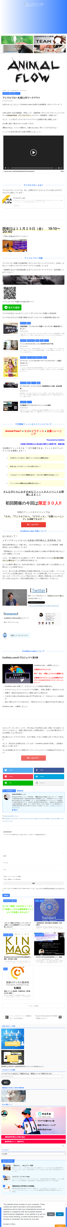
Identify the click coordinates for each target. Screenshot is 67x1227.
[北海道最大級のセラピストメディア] (34, 4)
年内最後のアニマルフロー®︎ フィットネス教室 (35, 405)
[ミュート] (59, 168)
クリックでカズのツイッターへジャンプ (44, 605)
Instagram (11, 613)
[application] (33, 153)
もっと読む (35, 1006)
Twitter (38, 590)
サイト (5, 869)
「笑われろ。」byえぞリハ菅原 (22, 1165)
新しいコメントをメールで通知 (13, 876)
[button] (33, 152)
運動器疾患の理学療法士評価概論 (23, 1186)
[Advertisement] (33, 22)
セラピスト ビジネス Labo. (21, 1176)
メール (5, 862)
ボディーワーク (9, 821)
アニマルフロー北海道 (43, 818)
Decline (51, 1214)
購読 (6, 1082)
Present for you (12, 1058)
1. (19, 171)
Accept (60, 1214)
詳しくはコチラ (33, 525)
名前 (5, 856)
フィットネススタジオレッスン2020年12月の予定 (36, 344)
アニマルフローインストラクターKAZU (28, 818)
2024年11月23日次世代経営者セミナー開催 (49, 957)
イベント (16, 816)
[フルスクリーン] (61, 168)
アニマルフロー (14, 818)
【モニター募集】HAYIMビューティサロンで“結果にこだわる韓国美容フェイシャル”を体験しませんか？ (17, 925)
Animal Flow (7, 816)
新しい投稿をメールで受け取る (13, 879)
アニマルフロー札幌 (54, 818)
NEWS (12, 816)
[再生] (5, 168)
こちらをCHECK (12, 1043)
